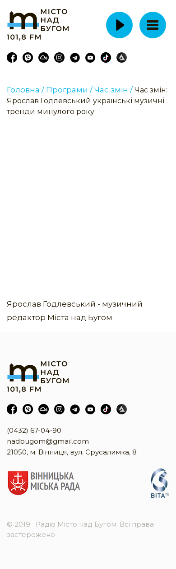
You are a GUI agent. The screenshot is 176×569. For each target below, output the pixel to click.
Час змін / (113, 89)
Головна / (25, 89)
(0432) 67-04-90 (34, 430)
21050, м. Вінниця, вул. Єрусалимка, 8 (72, 452)
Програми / (69, 89)
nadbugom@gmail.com (48, 441)
